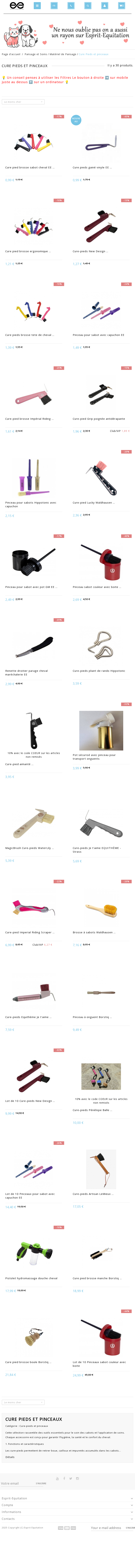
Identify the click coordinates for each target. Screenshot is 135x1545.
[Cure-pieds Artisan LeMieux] (101, 1170)
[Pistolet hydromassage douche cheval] (34, 1254)
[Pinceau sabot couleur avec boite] (101, 563)
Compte (7, 1505)
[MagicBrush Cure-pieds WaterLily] (34, 824)
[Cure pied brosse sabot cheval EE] (34, 143)
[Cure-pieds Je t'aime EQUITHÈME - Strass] (101, 824)
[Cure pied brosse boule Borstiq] (34, 1338)
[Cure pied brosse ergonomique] (34, 227)
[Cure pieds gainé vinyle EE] (101, 143)
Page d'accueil (11, 54)
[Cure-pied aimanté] (34, 731)
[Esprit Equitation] (17, 6)
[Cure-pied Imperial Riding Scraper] (34, 908)
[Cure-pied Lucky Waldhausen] (101, 478)
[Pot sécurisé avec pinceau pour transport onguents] (101, 731)
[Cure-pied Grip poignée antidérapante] (101, 395)
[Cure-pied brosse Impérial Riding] (34, 395)
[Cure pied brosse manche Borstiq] (101, 1254)
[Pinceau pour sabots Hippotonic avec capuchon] (34, 478)
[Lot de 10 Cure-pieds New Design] (34, 1077)
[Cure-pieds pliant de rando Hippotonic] (101, 646)
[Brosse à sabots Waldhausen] (101, 908)
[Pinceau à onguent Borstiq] (101, 993)
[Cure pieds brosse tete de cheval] (34, 311)
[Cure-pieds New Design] (101, 227)
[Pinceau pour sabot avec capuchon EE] (101, 311)
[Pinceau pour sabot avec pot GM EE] (34, 563)
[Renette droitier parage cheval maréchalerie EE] (34, 646)
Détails (10, 1457)
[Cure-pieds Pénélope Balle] (101, 1077)
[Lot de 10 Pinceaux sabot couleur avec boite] (101, 1338)
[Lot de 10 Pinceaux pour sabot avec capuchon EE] (34, 1170)
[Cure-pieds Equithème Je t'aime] (34, 993)
